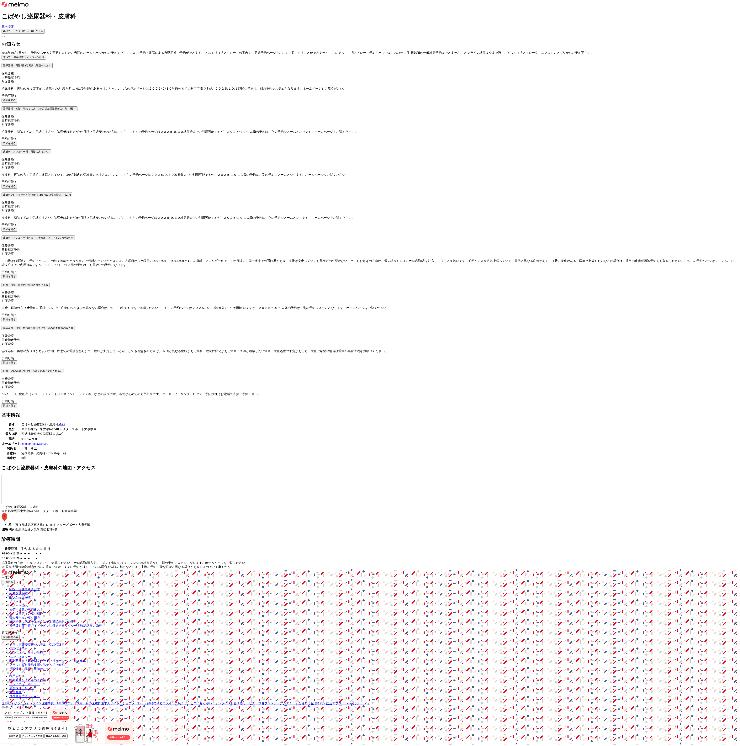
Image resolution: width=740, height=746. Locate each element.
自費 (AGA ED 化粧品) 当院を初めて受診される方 (32, 370)
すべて (7, 57)
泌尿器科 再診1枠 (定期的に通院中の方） (27, 65)
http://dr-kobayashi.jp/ (34, 443)
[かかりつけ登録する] (3, 36)
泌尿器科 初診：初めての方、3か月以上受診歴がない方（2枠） (39, 108)
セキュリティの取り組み (26, 613)
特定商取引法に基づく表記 (27, 680)
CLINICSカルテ (20, 656)
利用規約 (15, 676)
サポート (15, 601)
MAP (61, 424)
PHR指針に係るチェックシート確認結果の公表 (41, 621)
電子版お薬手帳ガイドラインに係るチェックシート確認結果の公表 (55, 625)
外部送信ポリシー (21, 688)
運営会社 (15, 692)
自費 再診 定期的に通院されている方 (25, 284)
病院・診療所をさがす (24, 589)
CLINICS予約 (18, 648)
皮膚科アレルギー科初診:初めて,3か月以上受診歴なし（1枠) (37, 194)
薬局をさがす (18, 593)
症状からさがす (20, 597)
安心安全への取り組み (24, 617)
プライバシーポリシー (24, 684)
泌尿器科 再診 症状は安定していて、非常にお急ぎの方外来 (38, 327)
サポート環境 (18, 605)
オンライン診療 (35, 57)
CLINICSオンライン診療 (26, 652)
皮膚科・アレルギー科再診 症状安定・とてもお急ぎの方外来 (38, 237)
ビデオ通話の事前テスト (26, 609)
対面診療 (19, 57)
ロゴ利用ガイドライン (24, 696)
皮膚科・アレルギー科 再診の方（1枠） (26, 151)
